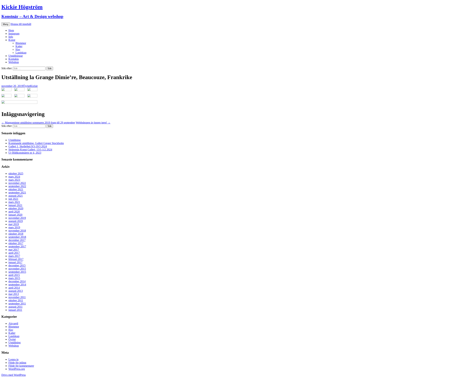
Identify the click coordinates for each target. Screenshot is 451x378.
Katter (19, 46)
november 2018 (17, 230)
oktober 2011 (15, 300)
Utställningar (15, 55)
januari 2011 (15, 309)
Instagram (13, 33)
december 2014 (17, 281)
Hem (11, 30)
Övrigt (26, 85)
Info (10, 36)
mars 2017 (14, 255)
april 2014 (14, 287)
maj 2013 (13, 294)
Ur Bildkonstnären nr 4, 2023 (24, 152)
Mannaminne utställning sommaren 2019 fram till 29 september (38, 122)
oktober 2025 (15, 173)
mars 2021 (14, 202)
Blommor (21, 43)
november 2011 (17, 297)
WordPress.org (16, 368)
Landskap (21, 52)
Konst (11, 39)
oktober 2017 (15, 243)
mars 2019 (14, 227)
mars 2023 (14, 179)
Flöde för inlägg (17, 362)
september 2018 (17, 236)
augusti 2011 (15, 306)
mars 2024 (14, 176)
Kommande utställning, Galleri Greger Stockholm (36, 143)
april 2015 (14, 274)
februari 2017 (15, 259)
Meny (5, 24)
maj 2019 (13, 224)
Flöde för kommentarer (21, 365)
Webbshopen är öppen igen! (93, 122)
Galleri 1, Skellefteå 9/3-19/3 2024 (27, 146)
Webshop (13, 62)
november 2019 (17, 217)
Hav (18, 49)
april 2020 (14, 211)
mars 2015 (14, 278)
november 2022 (17, 183)
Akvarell (13, 323)
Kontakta (13, 58)
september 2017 (17, 246)
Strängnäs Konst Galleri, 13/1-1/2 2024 (30, 149)
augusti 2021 (15, 195)
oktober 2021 (15, 189)
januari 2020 (15, 214)
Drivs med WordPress (13, 374)
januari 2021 (15, 205)
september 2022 (17, 186)
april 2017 (14, 252)
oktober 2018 (15, 233)
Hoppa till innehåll (21, 24)
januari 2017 (15, 262)
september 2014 (17, 284)
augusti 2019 (15, 221)
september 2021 (17, 192)
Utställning (14, 140)
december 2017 (17, 240)
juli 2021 (13, 198)
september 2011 (17, 303)
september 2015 (17, 271)
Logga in (13, 359)
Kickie (34, 85)
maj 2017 (13, 249)
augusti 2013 (15, 290)
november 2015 (17, 268)
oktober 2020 (15, 208)
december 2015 (17, 265)
